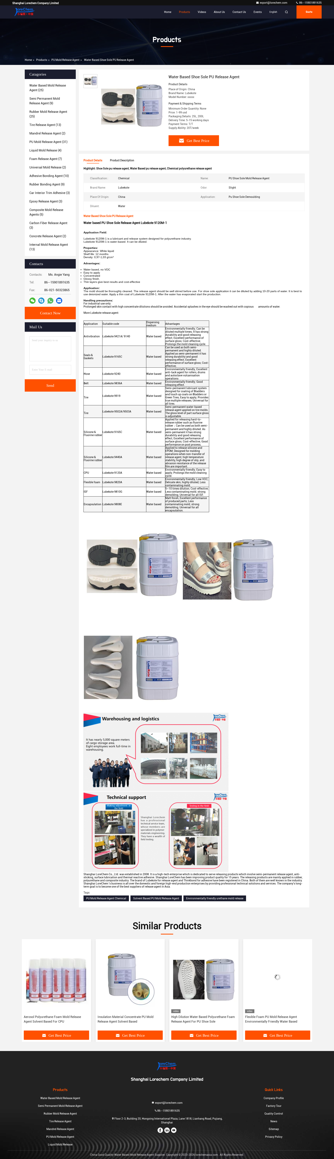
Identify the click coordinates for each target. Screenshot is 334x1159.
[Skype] (41, 300)
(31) (48, 142)
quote (309, 12)
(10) (49, 176)
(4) (45, 150)
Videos (202, 12)
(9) (44, 101)
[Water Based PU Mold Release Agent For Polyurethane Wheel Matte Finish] (277, 977)
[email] (59, 300)
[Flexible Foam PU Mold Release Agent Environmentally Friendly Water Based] (204, 977)
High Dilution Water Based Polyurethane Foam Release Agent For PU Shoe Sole (129, 1019)
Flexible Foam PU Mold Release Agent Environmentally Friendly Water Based (197, 1019)
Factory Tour (273, 1105)
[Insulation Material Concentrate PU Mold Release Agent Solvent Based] (56, 977)
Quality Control (273, 1113)
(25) (47, 88)
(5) (46, 212)
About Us (219, 12)
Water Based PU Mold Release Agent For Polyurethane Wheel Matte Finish (273, 1019)
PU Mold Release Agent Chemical (106, 898)
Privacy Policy (273, 1136)
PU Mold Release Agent (65, 59)
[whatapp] (50, 301)
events (258, 12)
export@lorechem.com (274, 2)
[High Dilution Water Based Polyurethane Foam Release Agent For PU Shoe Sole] (130, 977)
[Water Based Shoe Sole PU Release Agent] (131, 106)
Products (184, 12)
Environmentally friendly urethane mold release (214, 898)
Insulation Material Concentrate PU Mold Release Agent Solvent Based (52, 1019)
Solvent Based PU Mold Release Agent (156, 898)
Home (167, 12)
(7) (45, 159)
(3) (49, 193)
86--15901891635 (310, 2)
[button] (29, 986)
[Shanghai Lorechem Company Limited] (24, 12)
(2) (47, 133)
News (273, 1121)
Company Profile (274, 1098)
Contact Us (239, 12)
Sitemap (274, 1129)
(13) (45, 125)
